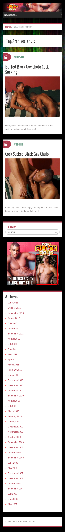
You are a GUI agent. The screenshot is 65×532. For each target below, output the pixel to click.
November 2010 (15, 385)
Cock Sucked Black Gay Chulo (27, 154)
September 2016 (16, 313)
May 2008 (12, 468)
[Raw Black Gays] (32, 7)
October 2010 (14, 390)
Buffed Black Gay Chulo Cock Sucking (27, 69)
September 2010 (16, 396)
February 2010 (15, 416)
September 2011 (16, 334)
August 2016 (14, 318)
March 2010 (13, 411)
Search (12, 226)
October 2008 (14, 452)
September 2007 (16, 489)
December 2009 (15, 427)
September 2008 (16, 458)
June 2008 (13, 463)
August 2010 (14, 401)
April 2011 (13, 359)
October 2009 (14, 437)
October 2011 (14, 328)
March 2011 (13, 365)
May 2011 (12, 354)
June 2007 (13, 499)
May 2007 (12, 504)
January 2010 (14, 421)
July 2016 (12, 323)
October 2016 (14, 308)
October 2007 (14, 483)
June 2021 (13, 303)
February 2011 (15, 370)
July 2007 (12, 494)
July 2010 (12, 406)
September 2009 (16, 442)
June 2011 (13, 349)
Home (8, 27)
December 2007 (15, 473)
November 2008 (15, 447)
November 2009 (15, 432)
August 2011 (14, 339)
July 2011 (12, 344)
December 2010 (15, 380)
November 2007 (15, 478)
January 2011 (14, 375)
